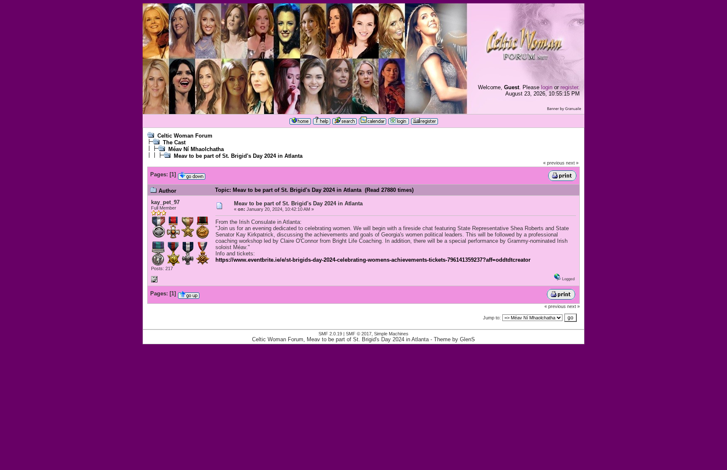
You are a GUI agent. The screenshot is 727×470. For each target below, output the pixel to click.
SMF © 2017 (358, 333)
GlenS (467, 339)
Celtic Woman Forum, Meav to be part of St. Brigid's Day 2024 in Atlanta (340, 339)
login (546, 87)
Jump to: (492, 317)
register (569, 87)
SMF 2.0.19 (330, 333)
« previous (554, 162)
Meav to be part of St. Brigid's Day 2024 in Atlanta (238, 156)
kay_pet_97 (165, 202)
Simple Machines (391, 333)
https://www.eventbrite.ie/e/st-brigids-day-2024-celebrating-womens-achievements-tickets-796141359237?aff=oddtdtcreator (373, 260)
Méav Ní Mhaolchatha (196, 149)
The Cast (174, 142)
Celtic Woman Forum (184, 136)
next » (572, 162)
